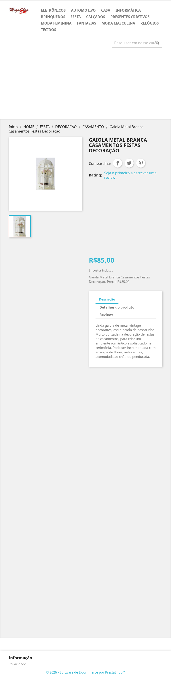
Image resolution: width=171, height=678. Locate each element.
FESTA (76, 16)
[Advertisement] (86, 85)
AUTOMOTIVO (83, 10)
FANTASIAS (86, 23)
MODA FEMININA (56, 23)
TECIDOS (48, 29)
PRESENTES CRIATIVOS (130, 16)
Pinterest (140, 163)
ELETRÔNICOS (53, 10)
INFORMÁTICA (128, 10)
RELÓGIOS (149, 23)
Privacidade (17, 664)
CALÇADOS (95, 16)
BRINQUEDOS (53, 16)
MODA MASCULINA (118, 23)
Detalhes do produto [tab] (117, 307)
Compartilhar (117, 163)
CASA (105, 10)
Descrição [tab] (107, 299)
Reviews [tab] (106, 314)
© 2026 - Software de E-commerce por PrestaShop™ (85, 672)
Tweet (129, 163)
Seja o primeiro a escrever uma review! (130, 175)
